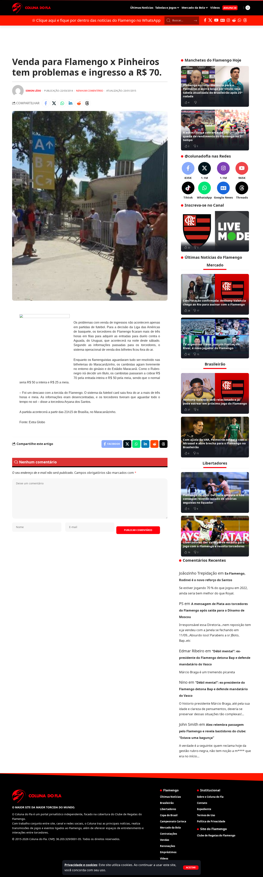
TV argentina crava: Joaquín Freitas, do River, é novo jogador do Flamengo (211, 346)
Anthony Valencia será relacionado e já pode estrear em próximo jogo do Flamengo (215, 401)
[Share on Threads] (87, 103)
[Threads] (245, 20)
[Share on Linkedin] (70, 103)
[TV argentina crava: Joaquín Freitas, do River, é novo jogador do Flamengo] (215, 338)
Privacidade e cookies (80, 865)
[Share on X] (54, 103)
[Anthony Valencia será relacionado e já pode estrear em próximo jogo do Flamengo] (215, 393)
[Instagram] (228, 20)
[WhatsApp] (239, 20)
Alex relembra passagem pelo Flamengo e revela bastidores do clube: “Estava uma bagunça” (212, 731)
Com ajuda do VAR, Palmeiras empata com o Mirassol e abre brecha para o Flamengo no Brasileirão (215, 443)
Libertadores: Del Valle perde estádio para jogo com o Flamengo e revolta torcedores (214, 544)
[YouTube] (216, 20)
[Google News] (222, 20)
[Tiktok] (188, 190)
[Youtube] (242, 171)
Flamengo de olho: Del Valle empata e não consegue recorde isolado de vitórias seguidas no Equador (213, 498)
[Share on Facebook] (45, 103)
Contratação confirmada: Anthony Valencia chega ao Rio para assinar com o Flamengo (214, 302)
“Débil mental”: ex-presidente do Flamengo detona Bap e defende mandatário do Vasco (214, 657)
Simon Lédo (33, 90)
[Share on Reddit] (79, 103)
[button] (191, 867)
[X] (210, 20)
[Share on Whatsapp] (62, 103)
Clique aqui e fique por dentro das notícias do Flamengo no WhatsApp (98, 20)
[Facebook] (205, 20)
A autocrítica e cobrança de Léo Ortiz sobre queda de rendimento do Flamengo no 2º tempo (214, 136)
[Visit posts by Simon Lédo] (18, 91)
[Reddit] (234, 20)
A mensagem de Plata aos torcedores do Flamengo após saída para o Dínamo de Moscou (213, 610)
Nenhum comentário (89, 90)
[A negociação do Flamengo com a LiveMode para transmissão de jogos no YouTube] (215, 231)
